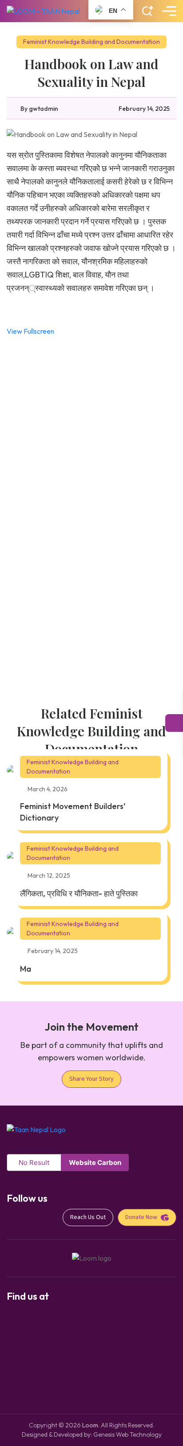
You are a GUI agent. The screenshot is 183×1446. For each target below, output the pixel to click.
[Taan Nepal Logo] (36, 1128)
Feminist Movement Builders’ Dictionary (73, 812)
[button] (147, 11)
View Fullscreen (30, 331)
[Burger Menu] (169, 11)
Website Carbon (95, 1162)
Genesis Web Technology (127, 1434)
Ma (25, 969)
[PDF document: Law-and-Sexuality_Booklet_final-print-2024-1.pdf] (91, 513)
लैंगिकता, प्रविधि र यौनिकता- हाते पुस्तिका (79, 893)
